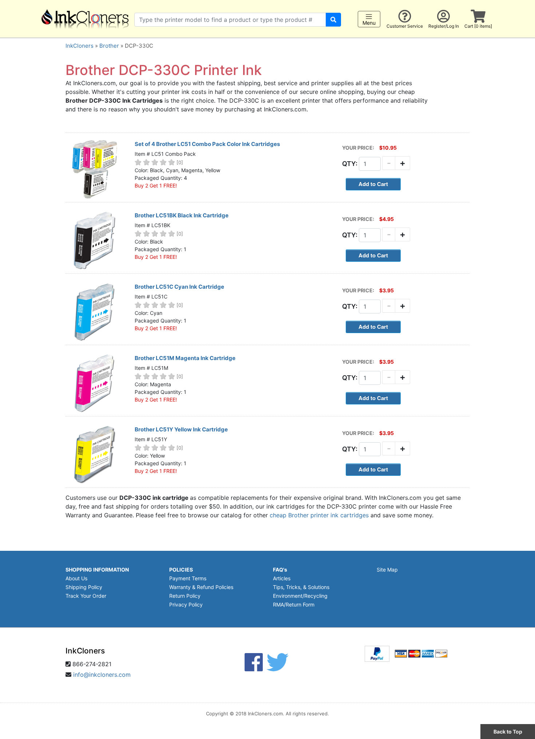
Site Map (387, 569)
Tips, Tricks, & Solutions (301, 587)
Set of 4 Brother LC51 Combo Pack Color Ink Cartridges (207, 144)
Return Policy (185, 596)
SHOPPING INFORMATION (97, 569)
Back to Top (508, 731)
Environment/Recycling (300, 596)
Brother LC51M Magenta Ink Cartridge (185, 358)
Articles (281, 578)
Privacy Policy (186, 604)
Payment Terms (187, 578)
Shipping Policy (84, 587)
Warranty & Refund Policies (201, 587)
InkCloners (80, 45)
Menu (369, 23)
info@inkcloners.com (102, 674)
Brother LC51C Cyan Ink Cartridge (179, 286)
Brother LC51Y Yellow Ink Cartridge (181, 429)
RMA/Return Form (293, 604)
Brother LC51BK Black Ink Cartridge (182, 215)
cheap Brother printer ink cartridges (319, 515)
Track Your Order (86, 596)
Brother (109, 45)
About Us (76, 578)
